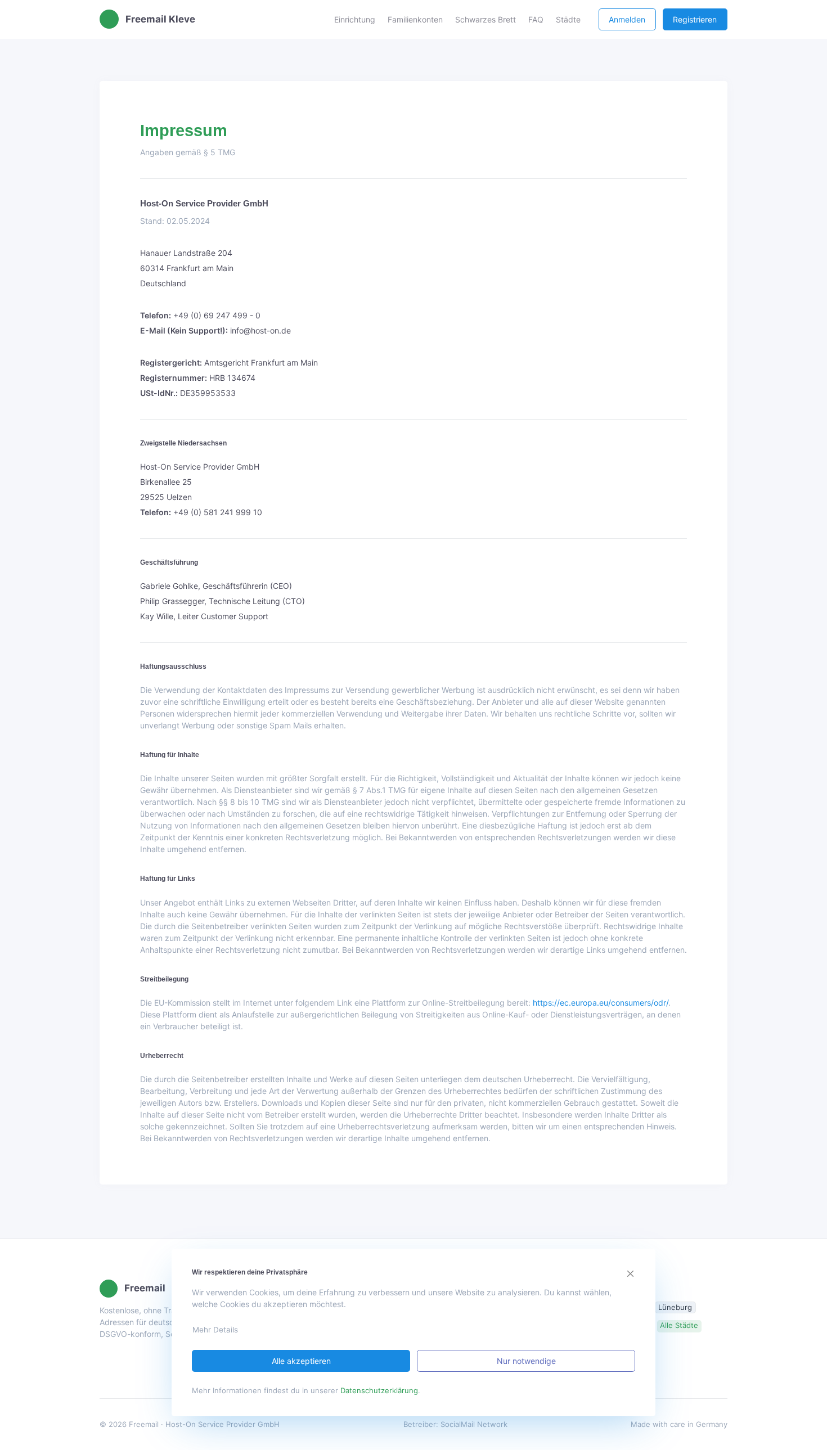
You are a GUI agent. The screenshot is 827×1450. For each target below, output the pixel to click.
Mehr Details (215, 1329)
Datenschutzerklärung (379, 1390)
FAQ (535, 19)
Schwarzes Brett (485, 19)
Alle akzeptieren (301, 1361)
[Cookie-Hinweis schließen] (631, 1273)
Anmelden (627, 19)
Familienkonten (415, 19)
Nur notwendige (526, 1361)
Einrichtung (354, 19)
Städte (568, 19)
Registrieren (695, 19)
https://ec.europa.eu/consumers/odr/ (600, 1002)
